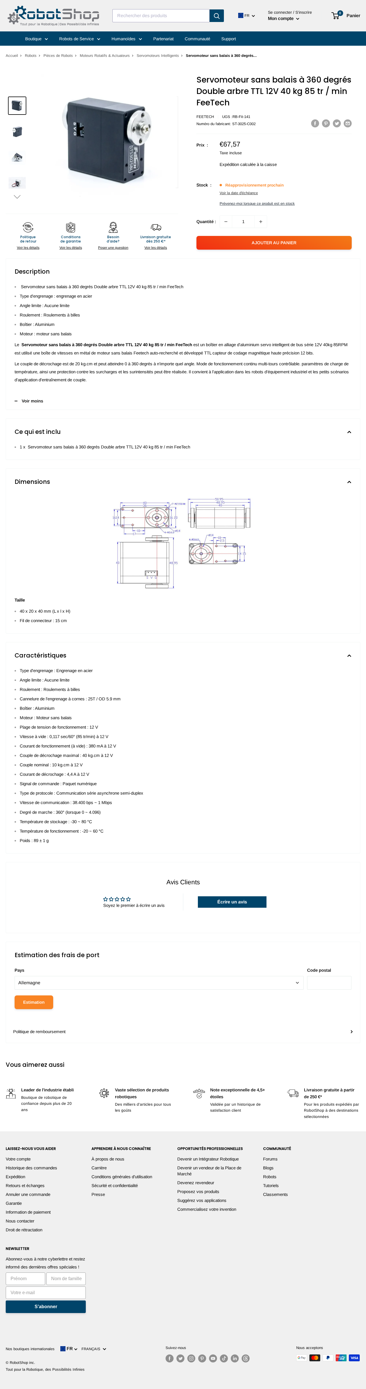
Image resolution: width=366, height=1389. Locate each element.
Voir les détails (28, 248)
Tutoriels (271, 1185)
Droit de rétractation (24, 1229)
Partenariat (163, 38)
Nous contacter (20, 1220)
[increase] (261, 222)
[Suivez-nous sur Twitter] (180, 1358)
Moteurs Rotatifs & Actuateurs (105, 55)
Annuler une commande (28, 1194)
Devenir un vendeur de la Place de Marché (209, 1170)
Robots (31, 55)
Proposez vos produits (198, 1191)
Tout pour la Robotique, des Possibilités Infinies (45, 1369)
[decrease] (226, 222)
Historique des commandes (31, 1167)
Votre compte (18, 1159)
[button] (17, 197)
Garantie (14, 1203)
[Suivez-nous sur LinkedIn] (235, 1358)
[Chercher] (217, 15)
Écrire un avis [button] (232, 901)
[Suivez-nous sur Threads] (246, 1358)
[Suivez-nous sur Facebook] (170, 1358)
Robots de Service (77, 38)
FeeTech (205, 117)
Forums (270, 1159)
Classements (275, 1194)
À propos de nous (108, 1159)
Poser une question (113, 248)
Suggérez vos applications (201, 1200)
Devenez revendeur (195, 1182)
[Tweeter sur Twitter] (337, 123)
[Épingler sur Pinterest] (326, 123)
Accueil (12, 55)
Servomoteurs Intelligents (158, 55)
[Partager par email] (348, 123)
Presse (98, 1194)
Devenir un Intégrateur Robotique (208, 1159)
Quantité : (206, 221)
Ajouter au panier (274, 242)
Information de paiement (28, 1212)
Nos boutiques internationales (30, 1349)
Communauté (197, 38)
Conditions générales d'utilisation (122, 1176)
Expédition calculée (238, 164)
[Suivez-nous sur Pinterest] (202, 1358)
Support (228, 38)
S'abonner (46, 1306)
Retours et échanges (25, 1185)
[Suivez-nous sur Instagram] (191, 1358)
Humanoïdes (124, 38)
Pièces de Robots (58, 55)
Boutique (34, 38)
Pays (19, 970)
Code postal (319, 970)
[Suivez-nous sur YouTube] (213, 1358)
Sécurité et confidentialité (115, 1185)
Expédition (15, 1176)
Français (92, 1349)
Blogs (268, 1167)
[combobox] (161, 15)
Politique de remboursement (39, 1031)
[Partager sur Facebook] (315, 123)
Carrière (99, 1167)
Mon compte (281, 18)
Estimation (34, 1002)
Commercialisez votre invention (206, 1209)
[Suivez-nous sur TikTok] (224, 1358)
